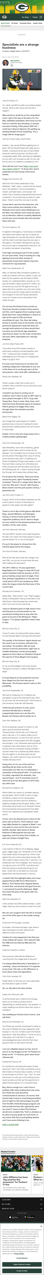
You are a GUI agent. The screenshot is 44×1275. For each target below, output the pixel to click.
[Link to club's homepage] (4, 16)
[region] (22, 1249)
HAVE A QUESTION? (10, 1125)
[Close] (41, 1226)
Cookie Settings (22, 1258)
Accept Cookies (22, 1271)
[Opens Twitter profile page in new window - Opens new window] (11, 65)
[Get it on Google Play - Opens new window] (29, 1218)
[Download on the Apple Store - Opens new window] (14, 1217)
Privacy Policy (19, 1254)
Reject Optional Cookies (22, 1264)
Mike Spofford (15, 60)
